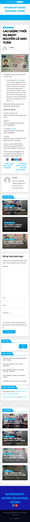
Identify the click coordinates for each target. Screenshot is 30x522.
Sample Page (17, 518)
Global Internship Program (10, 397)
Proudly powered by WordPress (10, 512)
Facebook (13, 128)
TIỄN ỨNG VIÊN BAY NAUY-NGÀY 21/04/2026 (14, 209)
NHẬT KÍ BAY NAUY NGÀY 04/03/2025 (8, 166)
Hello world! (23, 397)
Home (11, 518)
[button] (14, 17)
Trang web (5, 312)
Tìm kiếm (5, 341)
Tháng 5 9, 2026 (9, 425)
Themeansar (15, 514)
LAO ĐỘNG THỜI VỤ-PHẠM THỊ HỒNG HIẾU (14, 242)
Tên (4, 298)
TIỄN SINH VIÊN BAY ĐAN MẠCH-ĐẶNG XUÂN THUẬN (15, 423)
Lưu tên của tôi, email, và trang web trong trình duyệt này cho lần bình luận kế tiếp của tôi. (15, 325)
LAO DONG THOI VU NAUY (8, 27)
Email (5, 305)
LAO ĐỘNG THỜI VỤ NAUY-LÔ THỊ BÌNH (13, 226)
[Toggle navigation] (27, 17)
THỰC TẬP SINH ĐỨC (8, 453)
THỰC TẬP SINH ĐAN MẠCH (9, 419)
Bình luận (6, 266)
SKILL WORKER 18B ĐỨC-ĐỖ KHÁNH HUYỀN (14, 474)
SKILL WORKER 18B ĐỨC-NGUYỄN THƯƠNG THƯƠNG (14, 458)
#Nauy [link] (17, 80)
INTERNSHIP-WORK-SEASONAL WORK (15, 498)
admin (12, 47)
